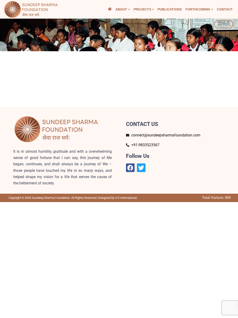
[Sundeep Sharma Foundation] (31, 9)
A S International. (126, 198)
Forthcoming (197, 9)
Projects (142, 9)
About (121, 9)
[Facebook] (130, 167)
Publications (170, 9)
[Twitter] (141, 167)
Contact (225, 9)
